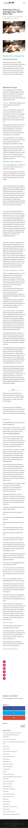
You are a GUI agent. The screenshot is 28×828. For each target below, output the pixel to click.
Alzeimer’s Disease (7, 783)
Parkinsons (5, 799)
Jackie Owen (6, 746)
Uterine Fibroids (7, 801)
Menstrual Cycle (7, 761)
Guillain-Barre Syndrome (9, 788)
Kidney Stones (6, 759)
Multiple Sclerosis (7, 786)
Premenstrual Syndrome (9, 756)
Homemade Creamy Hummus (10, 806)
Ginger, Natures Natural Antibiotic (11, 814)
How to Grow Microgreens (9, 739)
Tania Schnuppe (7, 16)
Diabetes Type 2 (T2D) (8, 796)
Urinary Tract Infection (8, 774)
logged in (11, 698)
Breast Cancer (6, 754)
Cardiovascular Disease (8, 781)
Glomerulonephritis (7, 766)
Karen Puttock (6, 809)
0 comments (15, 18)
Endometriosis (6, 804)
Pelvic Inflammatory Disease (10, 751)
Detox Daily (17, 413)
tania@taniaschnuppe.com (9, 409)
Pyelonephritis (6, 769)
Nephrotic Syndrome (8, 764)
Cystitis (5, 771)
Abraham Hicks (17, 338)
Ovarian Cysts (6, 748)
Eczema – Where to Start (9, 811)
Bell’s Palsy (5, 791)
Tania (7, 632)
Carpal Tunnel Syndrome (9, 794)
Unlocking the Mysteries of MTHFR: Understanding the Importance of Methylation (12, 734)
